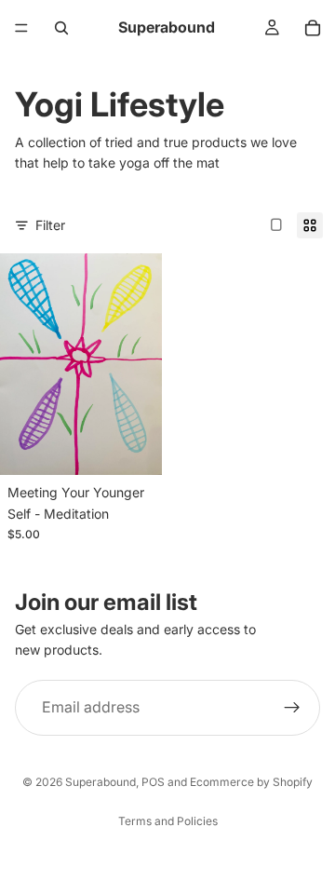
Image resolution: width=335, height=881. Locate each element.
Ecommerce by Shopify (251, 782)
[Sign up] (292, 706)
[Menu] (21, 28)
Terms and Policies (168, 821)
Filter (50, 225)
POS (153, 782)
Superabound (100, 782)
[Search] (61, 27)
